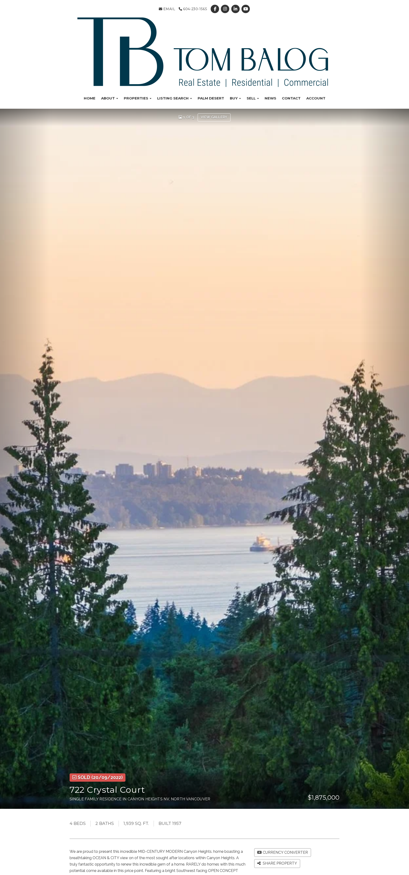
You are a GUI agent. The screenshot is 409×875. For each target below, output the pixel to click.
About (108, 98)
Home (89, 98)
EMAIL (168, 9)
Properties (136, 98)
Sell (252, 98)
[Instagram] (226, 9)
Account (315, 98)
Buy (234, 98)
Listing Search (173, 98)
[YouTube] (245, 9)
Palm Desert (211, 98)
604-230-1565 (194, 9)
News (270, 98)
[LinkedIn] (236, 9)
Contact (291, 98)
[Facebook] (215, 9)
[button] (24, 459)
